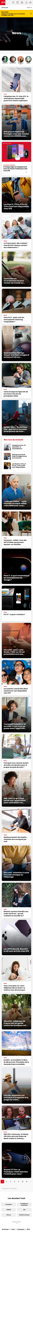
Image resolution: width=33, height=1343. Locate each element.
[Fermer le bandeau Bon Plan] (31, 14)
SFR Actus (4, 7)
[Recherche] (13, 2)
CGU (13, 1229)
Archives (5, 1229)
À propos (20, 1229)
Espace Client (26, 2)
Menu (30, 2)
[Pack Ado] (16, 158)
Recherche (13, 2)
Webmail (22, 2)
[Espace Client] (26, 2)
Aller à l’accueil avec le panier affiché (17, 2)
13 (26, 1181)
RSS (28, 1229)
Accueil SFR (2, 2)
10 (22, 1181)
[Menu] (31, 2)
